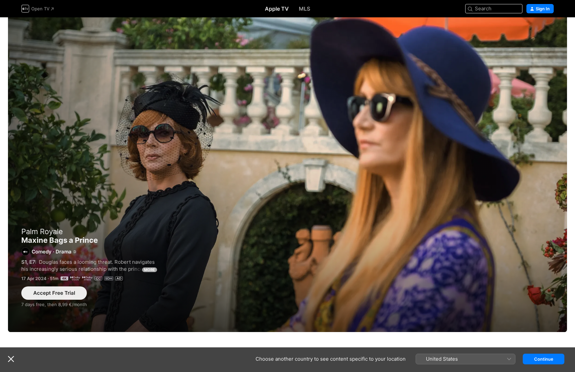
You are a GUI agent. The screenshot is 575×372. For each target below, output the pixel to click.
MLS (304, 8)
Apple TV (277, 8)
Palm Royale (42, 231)
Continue (543, 359)
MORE (149, 269)
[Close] (11, 359)
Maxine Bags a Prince (287, 174)
